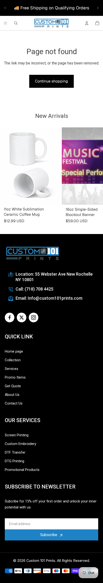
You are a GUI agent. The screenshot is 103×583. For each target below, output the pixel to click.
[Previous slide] (5, 8)
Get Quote (13, 386)
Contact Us (14, 403)
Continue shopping (51, 81)
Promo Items (15, 377)
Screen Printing (17, 435)
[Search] (16, 23)
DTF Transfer (15, 452)
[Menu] (5, 23)
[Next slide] (97, 8)
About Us (12, 395)
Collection (13, 360)
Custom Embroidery (20, 444)
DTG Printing (14, 461)
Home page (14, 351)
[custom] (9, 317)
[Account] (86, 23)
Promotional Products (22, 470)
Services (11, 369)
